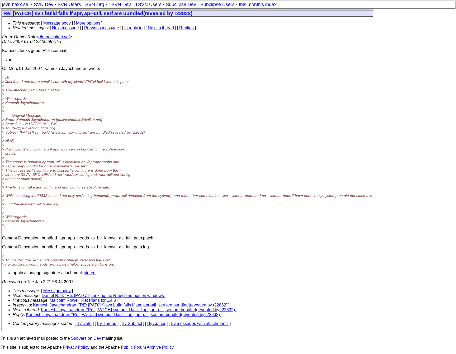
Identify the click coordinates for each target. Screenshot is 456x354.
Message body (57, 23)
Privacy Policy (76, 347)
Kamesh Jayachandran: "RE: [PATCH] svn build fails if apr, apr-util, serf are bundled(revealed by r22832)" (131, 305)
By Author (156, 323)
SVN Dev (43, 4)
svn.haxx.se (15, 4)
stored (90, 273)
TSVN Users (148, 4)
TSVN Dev (119, 4)
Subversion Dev (86, 338)
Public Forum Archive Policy (147, 347)
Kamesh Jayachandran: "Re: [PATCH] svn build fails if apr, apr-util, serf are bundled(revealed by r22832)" (138, 310)
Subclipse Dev (181, 4)
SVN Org (94, 4)
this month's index (258, 4)
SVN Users (69, 4)
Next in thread (161, 28)
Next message (65, 28)
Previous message (101, 28)
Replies (186, 28)
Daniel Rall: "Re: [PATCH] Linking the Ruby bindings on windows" (103, 295)
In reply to (133, 28)
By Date (84, 323)
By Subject (132, 323)
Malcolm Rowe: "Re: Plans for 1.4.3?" (85, 300)
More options (88, 23)
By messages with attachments (200, 323)
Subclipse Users (217, 4)
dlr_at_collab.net (54, 37)
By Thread (106, 323)
